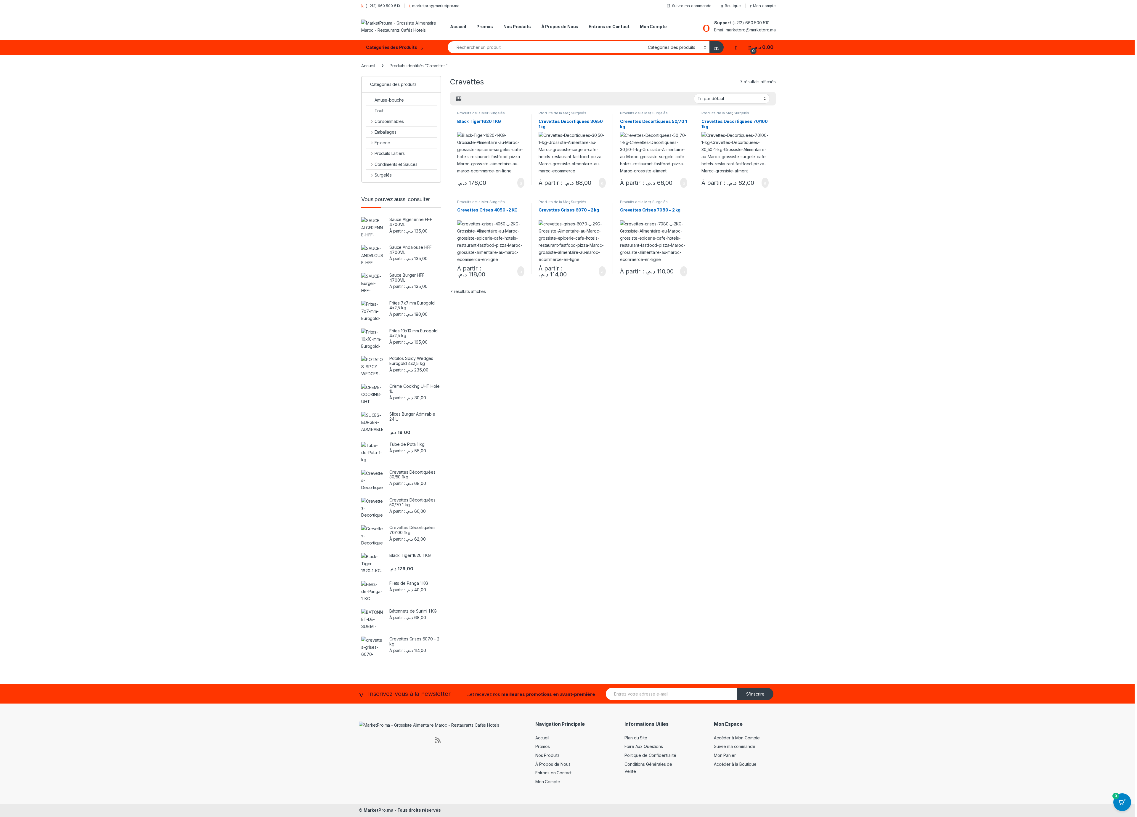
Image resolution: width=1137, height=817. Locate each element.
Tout (379, 110)
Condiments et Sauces (396, 164)
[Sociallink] (361, 739)
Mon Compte (653, 26)
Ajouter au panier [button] (517, 183)
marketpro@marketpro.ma (436, 5)
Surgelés (497, 113)
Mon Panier (725, 755)
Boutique (733, 5)
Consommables (389, 121)
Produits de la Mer (472, 113)
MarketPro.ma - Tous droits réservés (402, 810)
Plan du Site (635, 737)
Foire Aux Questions (643, 746)
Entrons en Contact (609, 26)
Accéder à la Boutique (735, 764)
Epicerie (382, 142)
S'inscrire (755, 693)
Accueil (458, 26)
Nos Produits (517, 26)
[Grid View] (458, 99)
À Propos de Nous (560, 26)
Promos (484, 26)
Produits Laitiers (389, 153)
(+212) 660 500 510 (382, 5)
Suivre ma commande (692, 5)
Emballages (385, 131)
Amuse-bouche (389, 99)
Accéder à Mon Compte (737, 737)
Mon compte (764, 5)
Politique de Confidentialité (650, 755)
